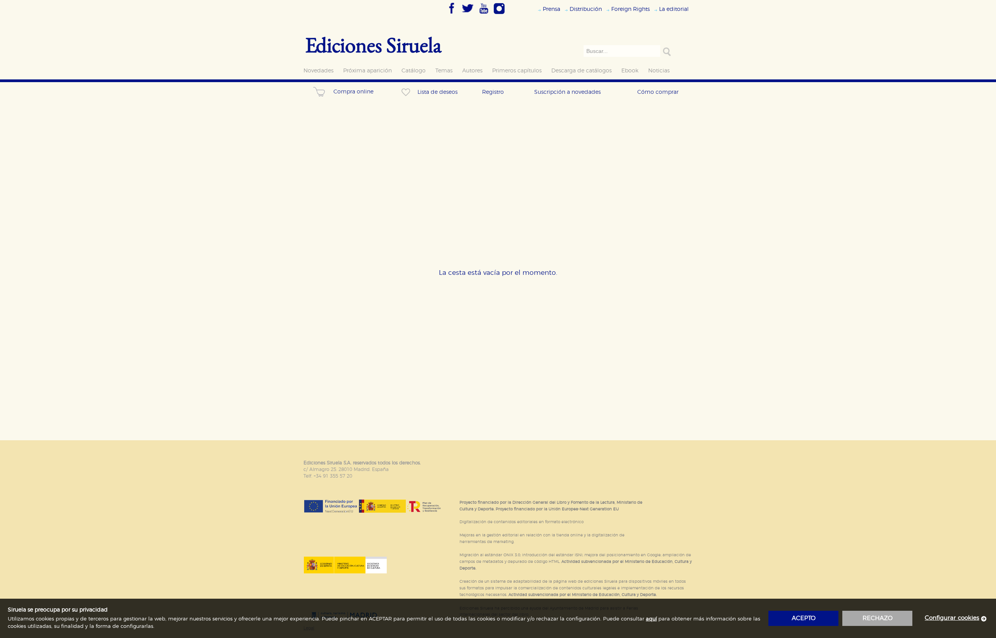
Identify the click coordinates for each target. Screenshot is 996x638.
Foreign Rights (630, 9)
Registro (493, 92)
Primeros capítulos (517, 71)
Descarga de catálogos (581, 71)
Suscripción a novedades (567, 92)
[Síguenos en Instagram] (499, 14)
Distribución (586, 9)
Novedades (318, 71)
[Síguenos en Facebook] (452, 14)
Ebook (629, 71)
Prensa (551, 9)
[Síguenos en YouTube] (484, 14)
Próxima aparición (367, 71)
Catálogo (414, 71)
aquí (651, 619)
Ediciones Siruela (373, 44)
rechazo (878, 618)
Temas (443, 71)
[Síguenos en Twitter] (468, 14)
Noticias (659, 71)
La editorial (674, 9)
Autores (472, 71)
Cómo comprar (658, 92)
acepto (803, 618)
